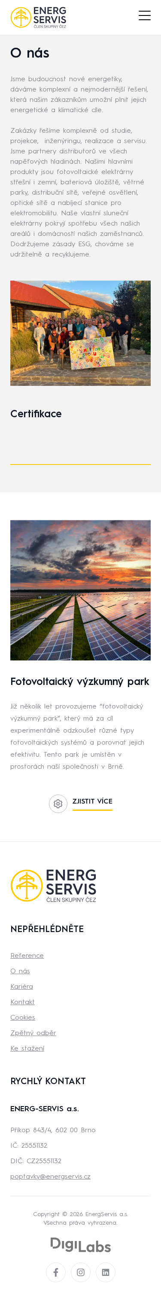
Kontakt (22, 1002)
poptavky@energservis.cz (50, 1177)
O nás (20, 971)
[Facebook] (56, 1272)
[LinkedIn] (105, 1272)
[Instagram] (81, 1272)
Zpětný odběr (33, 1033)
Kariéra (21, 987)
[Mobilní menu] (145, 16)
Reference (27, 956)
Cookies (22, 1018)
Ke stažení (27, 1048)
